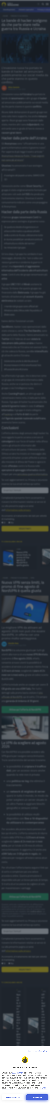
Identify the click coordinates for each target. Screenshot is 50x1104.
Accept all (37, 1097)
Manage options (13, 1097)
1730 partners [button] (18, 1073)
